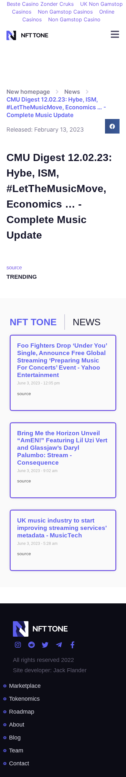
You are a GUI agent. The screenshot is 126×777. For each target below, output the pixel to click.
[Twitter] (45, 644)
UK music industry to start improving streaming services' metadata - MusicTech (62, 528)
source (14, 267)
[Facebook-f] (72, 644)
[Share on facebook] (112, 126)
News (72, 91)
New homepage (28, 91)
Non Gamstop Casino (74, 19)
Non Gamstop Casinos (65, 11)
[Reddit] (31, 644)
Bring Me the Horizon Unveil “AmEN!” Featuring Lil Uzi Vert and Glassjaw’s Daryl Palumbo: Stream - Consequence (62, 448)
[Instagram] (17, 644)
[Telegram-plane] (58, 644)
